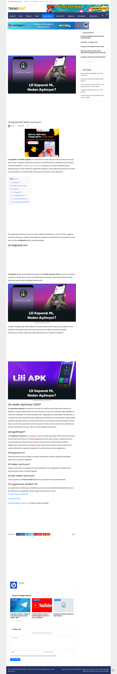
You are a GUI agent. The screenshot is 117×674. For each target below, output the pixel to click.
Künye (46, 1)
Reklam (42, 1)
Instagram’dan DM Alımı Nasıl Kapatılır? (93, 57)
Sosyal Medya (47, 16)
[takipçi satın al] (78, 8)
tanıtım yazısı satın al (66, 669)
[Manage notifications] (113, 670)
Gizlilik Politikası (35, 1)
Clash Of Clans (37, 669)
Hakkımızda (27, 1)
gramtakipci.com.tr (46, 669)
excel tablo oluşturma (95, 671)
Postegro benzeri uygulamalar (18, 494)
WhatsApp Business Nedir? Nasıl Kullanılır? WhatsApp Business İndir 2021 (93, 51)
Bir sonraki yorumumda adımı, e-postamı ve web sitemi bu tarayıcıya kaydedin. (34, 656)
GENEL (20, 16)
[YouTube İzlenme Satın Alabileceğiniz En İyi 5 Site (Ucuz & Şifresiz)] (42, 605)
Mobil (37, 16)
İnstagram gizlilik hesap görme (18, 503)
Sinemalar (71, 16)
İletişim (51, 1)
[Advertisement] (42, 42)
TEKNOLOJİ (29, 16)
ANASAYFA (12, 16)
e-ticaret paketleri (76, 669)
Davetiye (101, 669)
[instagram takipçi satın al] (42, 143)
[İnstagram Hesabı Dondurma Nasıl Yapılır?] (64, 605)
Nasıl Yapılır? (60, 16)
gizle (16, 179)
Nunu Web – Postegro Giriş (89, 42)
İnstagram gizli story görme (32, 166)
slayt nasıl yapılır (105, 671)
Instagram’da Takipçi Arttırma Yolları (92, 46)
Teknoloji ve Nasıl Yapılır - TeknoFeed (24, 669)
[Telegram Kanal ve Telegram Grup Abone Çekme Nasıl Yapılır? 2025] (20, 605)
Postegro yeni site (14, 498)
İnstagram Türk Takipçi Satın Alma (90, 669)
